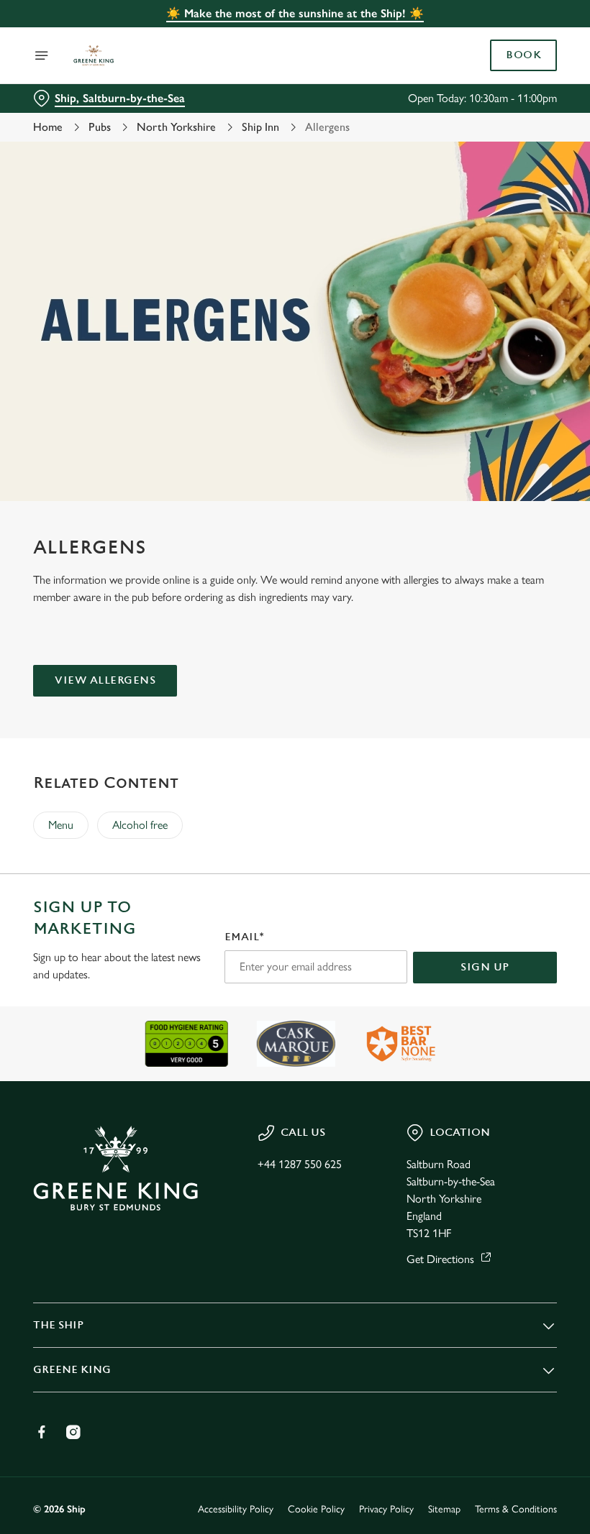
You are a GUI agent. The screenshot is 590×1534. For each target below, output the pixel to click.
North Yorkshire (176, 127)
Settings (525, 870)
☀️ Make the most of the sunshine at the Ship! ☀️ (295, 13)
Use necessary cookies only (292, 916)
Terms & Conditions (516, 1509)
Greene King (72, 1370)
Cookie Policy (316, 1509)
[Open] (41, 55)
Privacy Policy (386, 1509)
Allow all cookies (481, 916)
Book (523, 55)
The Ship (58, 1325)
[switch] (222, 817)
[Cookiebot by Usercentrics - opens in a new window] (510, 606)
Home (48, 127)
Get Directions (440, 1259)
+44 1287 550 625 (300, 1164)
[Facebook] (41, 1432)
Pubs (99, 127)
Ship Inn (260, 127)
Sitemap (444, 1509)
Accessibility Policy (235, 1509)
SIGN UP (484, 967)
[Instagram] (73, 1432)
